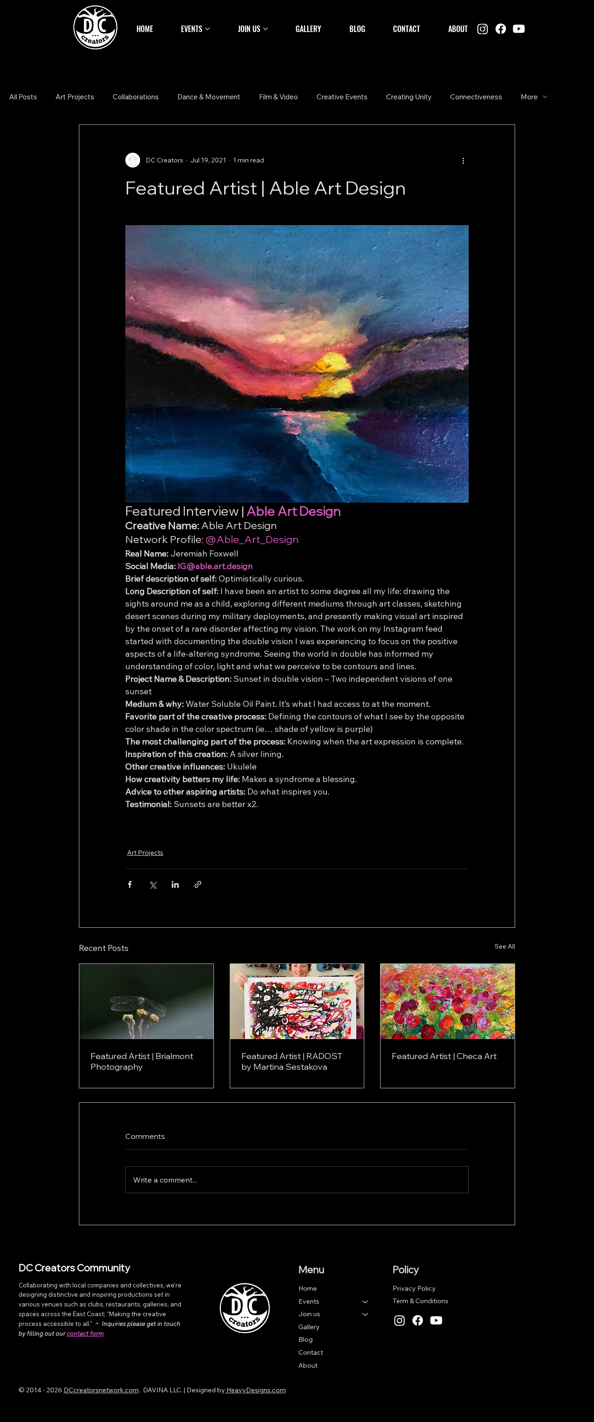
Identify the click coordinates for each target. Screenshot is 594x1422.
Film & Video (278, 96)
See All (505, 946)
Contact (310, 1352)
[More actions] (463, 160)
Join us (309, 1314)
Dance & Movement (208, 96)
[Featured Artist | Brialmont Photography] (146, 1001)
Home (307, 1288)
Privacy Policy (414, 1288)
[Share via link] (198, 884)
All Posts (23, 96)
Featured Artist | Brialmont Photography (141, 1061)
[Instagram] (483, 29)
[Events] (365, 1301)
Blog (305, 1339)
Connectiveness (476, 96)
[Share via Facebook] (129, 884)
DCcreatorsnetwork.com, (102, 1390)
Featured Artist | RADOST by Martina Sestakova (291, 1061)
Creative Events (342, 96)
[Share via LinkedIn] (175, 884)
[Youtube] (519, 29)
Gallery (309, 1327)
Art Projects (75, 96)
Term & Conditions (420, 1301)
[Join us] (365, 1314)
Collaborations (136, 96)
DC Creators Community (74, 1267)
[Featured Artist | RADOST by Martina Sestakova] (297, 1001)
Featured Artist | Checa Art (444, 1056)
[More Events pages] (207, 28)
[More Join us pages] (265, 28)
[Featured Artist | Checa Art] (448, 1001)
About (307, 1365)
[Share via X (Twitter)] (152, 884)
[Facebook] (501, 29)
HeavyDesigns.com (255, 1390)
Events (308, 1301)
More (529, 96)
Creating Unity (409, 96)
